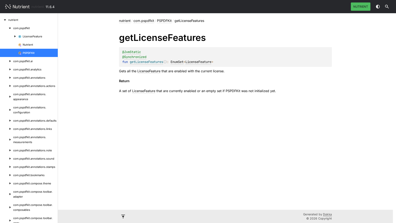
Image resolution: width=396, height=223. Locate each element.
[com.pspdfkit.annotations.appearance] (6, 96)
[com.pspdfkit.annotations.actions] (6, 86)
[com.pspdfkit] (6, 28)
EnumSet (177, 62)
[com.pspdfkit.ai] (6, 61)
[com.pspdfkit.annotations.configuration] (6, 109)
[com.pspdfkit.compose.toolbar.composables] (6, 207)
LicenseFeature (198, 62)
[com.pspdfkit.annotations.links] (6, 129)
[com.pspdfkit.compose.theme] (6, 183)
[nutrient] (4, 20)
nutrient (37, 7)
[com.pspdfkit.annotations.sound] (6, 158)
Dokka (327, 214)
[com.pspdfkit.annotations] (6, 78)
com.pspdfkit (143, 21)
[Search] (387, 6)
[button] (387, 6)
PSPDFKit (164, 21)
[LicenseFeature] (9, 36)
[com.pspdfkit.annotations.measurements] (6, 139)
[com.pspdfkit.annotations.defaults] (6, 120)
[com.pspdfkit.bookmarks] (6, 175)
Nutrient (360, 6)
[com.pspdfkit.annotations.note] (6, 150)
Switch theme (378, 6)
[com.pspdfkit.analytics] (6, 69)
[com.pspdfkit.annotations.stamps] (6, 167)
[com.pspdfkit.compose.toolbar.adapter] (6, 194)
